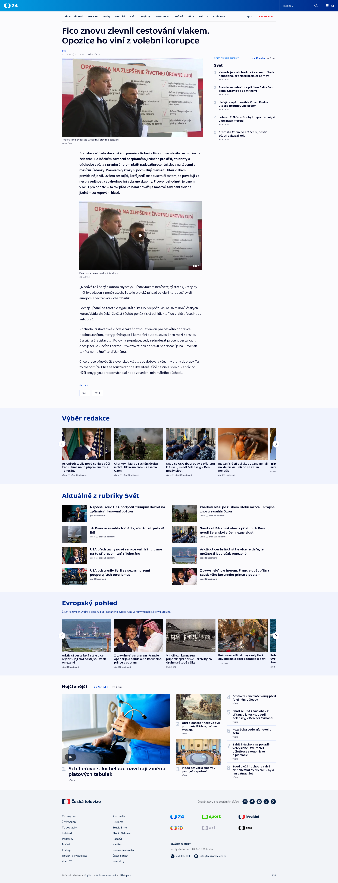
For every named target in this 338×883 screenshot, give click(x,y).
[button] (140, 235)
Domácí (120, 16)
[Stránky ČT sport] (211, 816)
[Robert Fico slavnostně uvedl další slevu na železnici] (132, 97)
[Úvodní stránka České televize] (81, 801)
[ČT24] (11, 6)
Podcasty (219, 16)
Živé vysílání (69, 822)
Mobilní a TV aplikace (74, 855)
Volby (106, 16)
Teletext (67, 833)
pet (64, 50)
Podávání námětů (123, 850)
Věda (191, 16)
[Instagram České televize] (245, 801)
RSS (274, 875)
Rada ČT (118, 838)
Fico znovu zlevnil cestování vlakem (98, 273)
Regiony (145, 16)
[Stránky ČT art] (208, 827)
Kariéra (117, 844)
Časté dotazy (120, 855)
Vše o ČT (67, 861)
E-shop (66, 850)
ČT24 (97, 393)
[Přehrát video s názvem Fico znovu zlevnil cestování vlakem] (140, 235)
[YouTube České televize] (259, 801)
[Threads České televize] (273, 801)
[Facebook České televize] (252, 801)
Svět (133, 16)
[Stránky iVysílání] (249, 816)
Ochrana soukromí (106, 875)
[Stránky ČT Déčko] (176, 827)
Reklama (118, 822)
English (88, 875)
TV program (69, 816)
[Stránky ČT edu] (245, 827)
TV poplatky (69, 827)
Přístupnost (126, 875)
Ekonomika (162, 16)
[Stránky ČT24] (177, 816)
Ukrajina (93, 16)
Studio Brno (120, 827)
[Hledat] (316, 5)
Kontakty (118, 861)
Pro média (119, 816)
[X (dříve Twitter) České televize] (266, 801)
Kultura (203, 16)
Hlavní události (73, 16)
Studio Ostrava (121, 833)
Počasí (178, 16)
